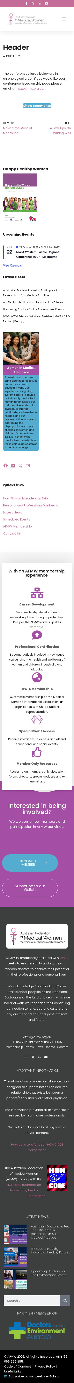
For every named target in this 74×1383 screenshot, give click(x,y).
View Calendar (12, 265)
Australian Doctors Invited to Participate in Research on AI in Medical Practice (50, 1232)
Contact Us (12, 533)
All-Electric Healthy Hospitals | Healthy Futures (33, 302)
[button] (64, 18)
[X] (20, 465)
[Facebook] (5, 465)
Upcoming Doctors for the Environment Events (33, 309)
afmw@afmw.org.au (27, 88)
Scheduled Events (16, 519)
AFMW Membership (17, 526)
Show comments (37, 106)
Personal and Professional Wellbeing (30, 505)
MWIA (64, 958)
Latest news (37, 1217)
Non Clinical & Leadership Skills (26, 498)
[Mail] (27, 465)
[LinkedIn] (12, 465)
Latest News (12, 512)
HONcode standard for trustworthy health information (26, 1190)
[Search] (65, 1300)
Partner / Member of (37, 1313)
